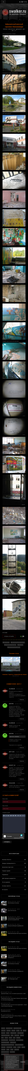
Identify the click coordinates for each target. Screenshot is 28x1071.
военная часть (12, 1040)
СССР (14, 1037)
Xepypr (11, 704)
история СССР (9, 1047)
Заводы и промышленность (14, 863)
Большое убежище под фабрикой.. (16, 925)
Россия (6, 1037)
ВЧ (21, 1030)
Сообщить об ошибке (9, 636)
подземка (3, 1049)
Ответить (22, 699)
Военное (5, 29)
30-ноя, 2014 (12, 29)
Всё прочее (14, 889)
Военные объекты (14, 859)
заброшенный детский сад (11, 644)
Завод (12, 1035)
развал (8, 1049)
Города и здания (14, 870)
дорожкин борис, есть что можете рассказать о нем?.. (13, 993)
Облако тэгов (14, 1023)
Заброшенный (20, 1032)
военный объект (19, 1040)
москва (19, 1047)
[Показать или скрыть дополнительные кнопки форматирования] (23, 816)
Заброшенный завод (5, 1035)
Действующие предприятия (14, 878)
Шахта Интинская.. (12, 910)
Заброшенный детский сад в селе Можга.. (17, 933)
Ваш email (5, 805)
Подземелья (14, 874)
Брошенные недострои (14, 867)
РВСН (2, 1037)
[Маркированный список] (18, 816)
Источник (5, 632)
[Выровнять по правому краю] (15, 816)
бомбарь (18, 1037)
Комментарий (6, 812)
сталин (11, 1049)
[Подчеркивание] (8, 816)
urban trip (3, 1030)
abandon (3, 1028)
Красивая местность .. (6, 1011)
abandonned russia (17, 1028)
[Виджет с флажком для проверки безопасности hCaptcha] (13, 836)
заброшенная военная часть (14, 647)
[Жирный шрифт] (4, 816)
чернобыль (12, 1051)
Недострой (17, 1035)
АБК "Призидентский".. (13, 979)
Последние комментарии (14, 987)
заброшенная (13, 1042)
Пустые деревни (14, 882)
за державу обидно (5, 1042)
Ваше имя (5, 798)
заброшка (3, 1047)
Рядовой (19, 29)
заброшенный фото (19, 1044)
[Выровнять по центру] (13, 816)
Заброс (7, 1032)
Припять (22, 1035)
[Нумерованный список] (20, 816)
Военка (24, 1030)
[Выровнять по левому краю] (11, 816)
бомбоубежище (4, 1040)
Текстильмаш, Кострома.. (13, 903)
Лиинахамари (6, 642)
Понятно (21, 1062)
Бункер (17, 1030)
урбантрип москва (5, 1051)
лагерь (14, 1047)
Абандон (13, 1030)
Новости (3, 1061)
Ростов (10, 1037)
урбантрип (21, 644)
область (23, 1047)
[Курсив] (6, 816)
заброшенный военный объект (18, 642)
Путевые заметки (14, 886)
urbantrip (8, 1030)
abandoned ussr (9, 1028)
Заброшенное (13, 1032)
